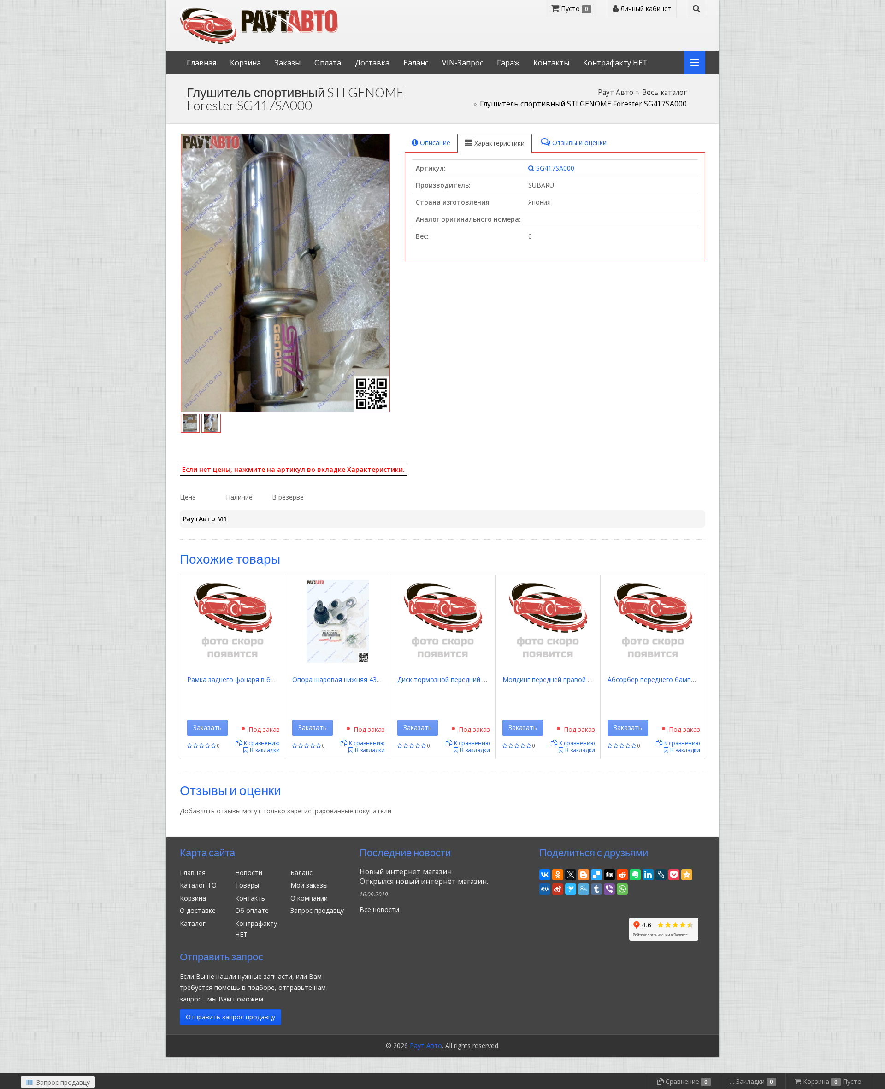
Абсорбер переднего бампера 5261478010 (674, 679)
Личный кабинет (645, 8)
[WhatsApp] (622, 888)
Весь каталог (664, 92)
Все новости (379, 909)
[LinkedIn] (648, 873)
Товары (247, 885)
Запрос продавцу (317, 910)
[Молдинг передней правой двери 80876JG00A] (547, 620)
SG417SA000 (554, 168)
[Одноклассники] (557, 873)
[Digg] (609, 873)
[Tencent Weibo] (583, 888)
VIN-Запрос (462, 63)
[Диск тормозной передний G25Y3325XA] (442, 620)
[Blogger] (583, 873)
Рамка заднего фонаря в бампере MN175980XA (261, 679)
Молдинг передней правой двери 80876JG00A (573, 679)
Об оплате (252, 910)
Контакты (551, 63)
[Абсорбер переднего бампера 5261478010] (652, 620)
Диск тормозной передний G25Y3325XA (458, 679)
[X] (570, 873)
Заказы (288, 63)
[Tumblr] (596, 888)
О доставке (198, 910)
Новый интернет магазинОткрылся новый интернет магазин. (424, 876)
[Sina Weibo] (557, 888)
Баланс (415, 63)
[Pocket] (673, 873)
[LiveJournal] (661, 873)
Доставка (372, 63)
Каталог (193, 923)
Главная (201, 63)
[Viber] (609, 888)
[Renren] (544, 888)
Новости (248, 872)
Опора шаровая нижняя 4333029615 (349, 679)
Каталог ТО (198, 885)
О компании (309, 898)
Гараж (508, 63)
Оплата (327, 63)
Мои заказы (309, 885)
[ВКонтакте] (544, 873)
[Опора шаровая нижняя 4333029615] (338, 620)
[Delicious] (596, 873)
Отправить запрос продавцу (230, 1016)
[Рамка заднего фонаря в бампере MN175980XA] (232, 620)
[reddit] (622, 873)
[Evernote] (635, 873)
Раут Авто (615, 92)
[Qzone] (686, 873)
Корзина (245, 63)
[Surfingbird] (570, 888)
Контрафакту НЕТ (615, 63)
